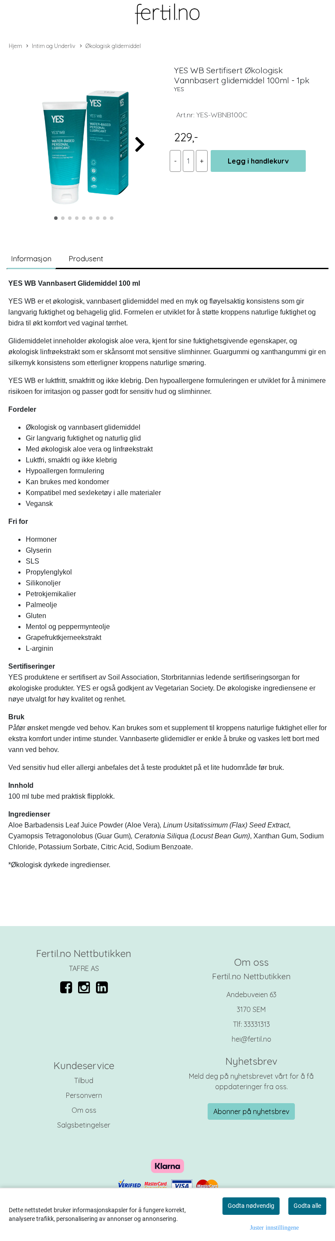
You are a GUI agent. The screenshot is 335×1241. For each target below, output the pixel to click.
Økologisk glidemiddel (113, 45)
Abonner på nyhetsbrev (251, 1111)
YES (179, 89)
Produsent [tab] (85, 258)
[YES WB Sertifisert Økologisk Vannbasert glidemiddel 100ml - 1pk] (84, 140)
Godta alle (307, 1205)
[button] (56, 218)
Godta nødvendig (251, 1205)
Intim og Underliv (53, 45)
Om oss (84, 1110)
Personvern (84, 1095)
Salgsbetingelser (83, 1125)
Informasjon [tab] (31, 258)
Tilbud (83, 1080)
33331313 (257, 1024)
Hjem (15, 45)
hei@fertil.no (251, 1039)
